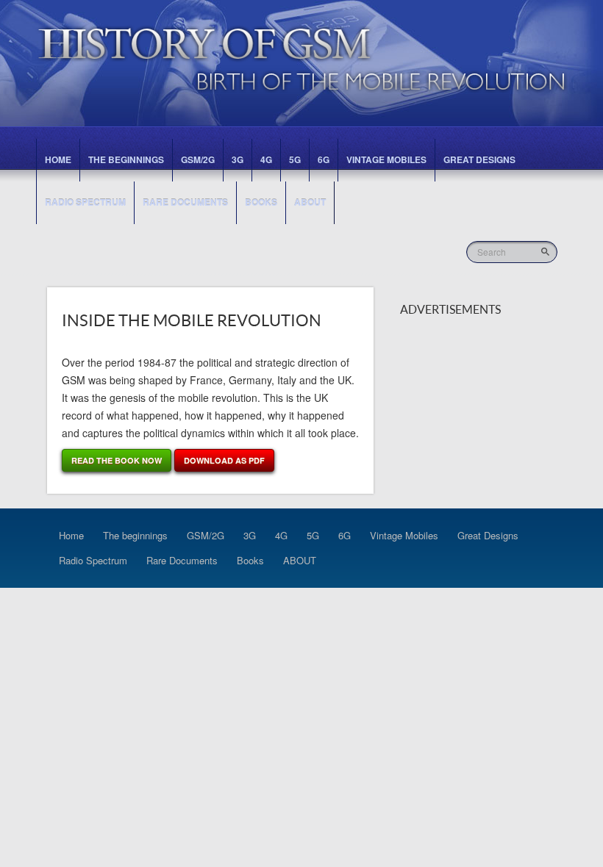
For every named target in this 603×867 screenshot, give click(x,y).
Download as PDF (224, 460)
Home (58, 159)
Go (547, 251)
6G (323, 159)
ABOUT (310, 202)
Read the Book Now (116, 460)
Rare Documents (185, 202)
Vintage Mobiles (386, 159)
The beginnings (126, 159)
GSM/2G (198, 159)
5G (295, 159)
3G (237, 159)
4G (266, 159)
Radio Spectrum (85, 202)
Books (261, 202)
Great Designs (479, 159)
